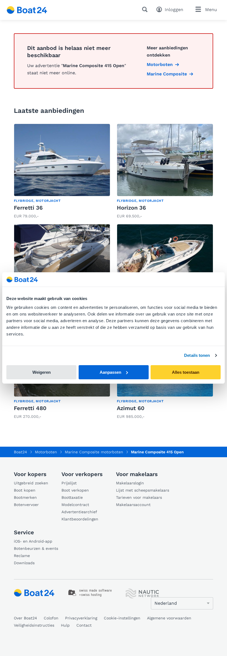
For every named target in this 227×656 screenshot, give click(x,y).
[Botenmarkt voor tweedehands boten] (27, 10)
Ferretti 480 (30, 408)
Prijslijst (69, 483)
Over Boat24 (25, 618)
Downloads (24, 563)
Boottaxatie (72, 497)
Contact (84, 625)
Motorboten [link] (160, 64)
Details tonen (197, 355)
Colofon (51, 618)
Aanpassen (110, 372)
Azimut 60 (131, 408)
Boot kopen (24, 490)
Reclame (22, 555)
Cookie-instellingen (122, 618)
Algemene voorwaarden (169, 618)
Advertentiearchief (79, 512)
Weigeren (41, 372)
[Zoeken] (146, 9)
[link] (62, 172)
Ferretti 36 (28, 207)
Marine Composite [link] (167, 74)
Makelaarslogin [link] (130, 483)
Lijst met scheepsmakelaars (142, 490)
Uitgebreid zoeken (31, 483)
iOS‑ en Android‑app (33, 541)
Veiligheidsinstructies (34, 625)
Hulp (65, 625)
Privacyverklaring (81, 618)
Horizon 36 (131, 207)
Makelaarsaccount (133, 504)
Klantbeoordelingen (79, 519)
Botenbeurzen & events (36, 548)
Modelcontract (75, 504)
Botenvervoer (26, 504)
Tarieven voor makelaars (139, 497)
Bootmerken (25, 497)
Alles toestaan (185, 372)
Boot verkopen (75, 490)
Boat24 (20, 452)
